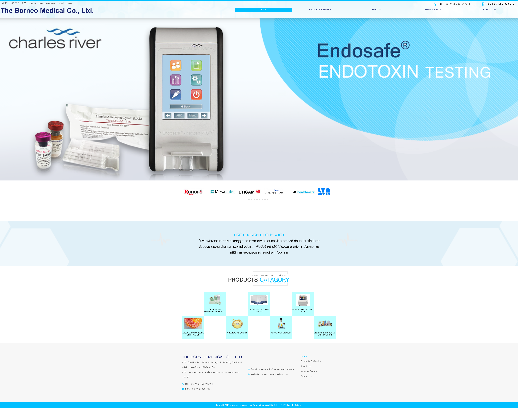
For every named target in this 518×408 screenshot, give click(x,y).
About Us (377, 9)
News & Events (309, 371)
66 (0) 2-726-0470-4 (458, 4)
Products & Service (311, 361)
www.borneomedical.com (50, 3)
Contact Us (489, 9)
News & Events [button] (433, 9)
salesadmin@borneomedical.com (276, 369)
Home (269, 9)
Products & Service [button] (320, 9)
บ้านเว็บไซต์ (269, 405)
